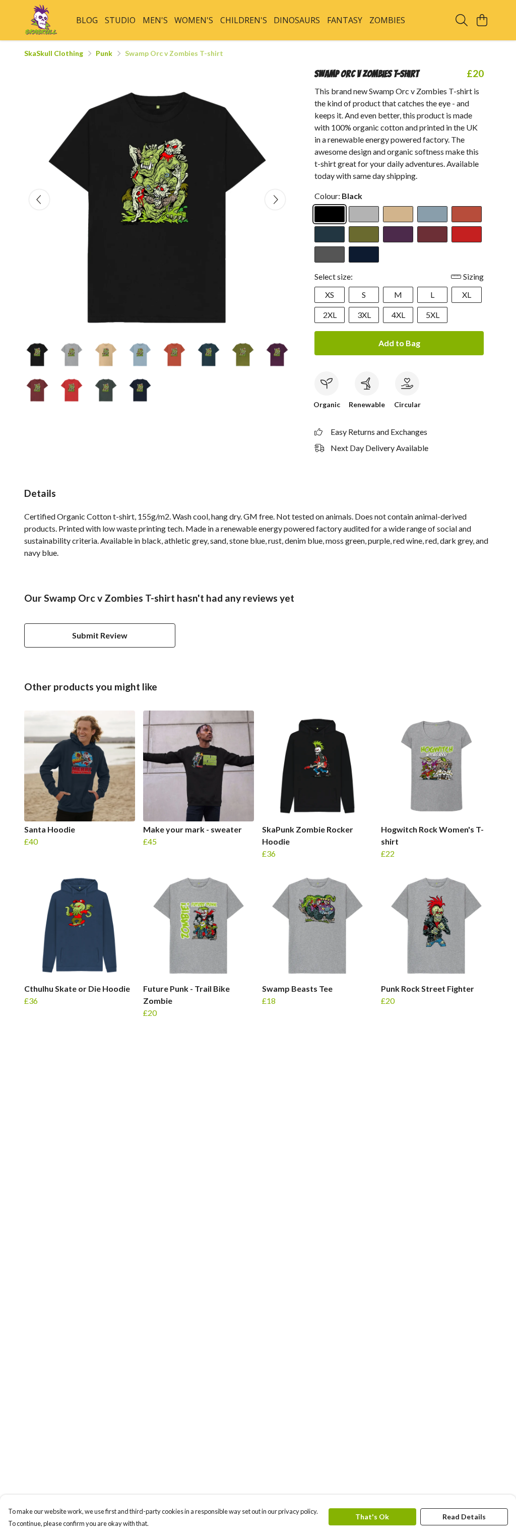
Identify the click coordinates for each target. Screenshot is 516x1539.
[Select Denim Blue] (329, 234)
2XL (330, 314)
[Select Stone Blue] (432, 214)
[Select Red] (467, 234)
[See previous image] (39, 199)
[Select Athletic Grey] (364, 214)
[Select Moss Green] (364, 234)
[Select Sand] (398, 214)
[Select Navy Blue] (364, 254)
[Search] (462, 20)
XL (466, 294)
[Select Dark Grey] (329, 254)
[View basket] (482, 20)
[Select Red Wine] (432, 234)
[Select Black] (329, 214)
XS (329, 294)
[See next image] (275, 199)
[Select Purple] (398, 234)
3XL (364, 314)
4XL (398, 314)
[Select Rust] (467, 214)
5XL (432, 314)
